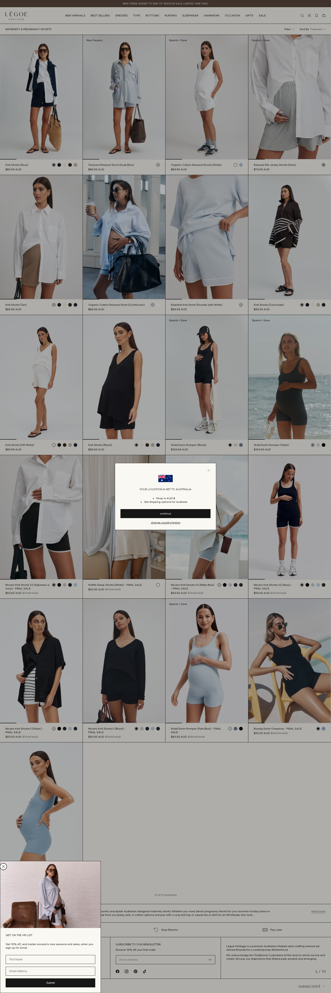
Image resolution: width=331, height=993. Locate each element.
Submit (50, 982)
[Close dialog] (3, 866)
